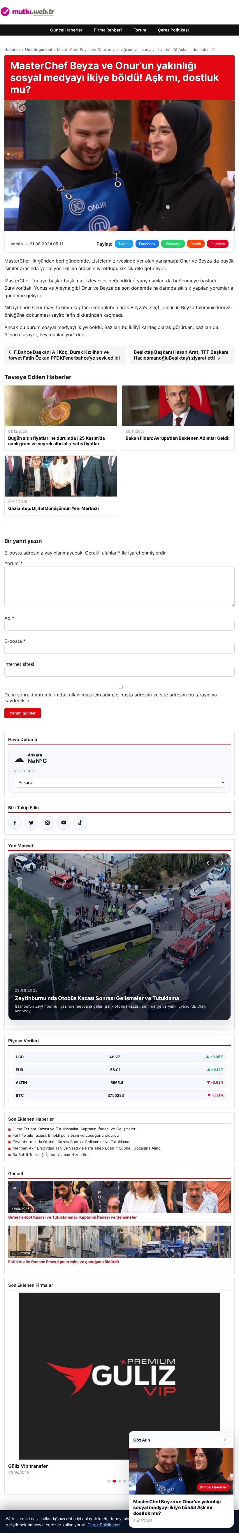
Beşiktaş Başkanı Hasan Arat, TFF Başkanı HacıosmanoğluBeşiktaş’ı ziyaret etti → (181, 355)
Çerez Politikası (173, 29)
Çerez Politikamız (103, 1524)
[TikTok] (80, 823)
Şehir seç (24, 771)
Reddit (196, 244)
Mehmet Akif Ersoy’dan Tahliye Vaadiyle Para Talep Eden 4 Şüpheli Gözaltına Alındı (87, 1148)
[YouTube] (64, 823)
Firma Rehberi (108, 29)
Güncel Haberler (66, 29)
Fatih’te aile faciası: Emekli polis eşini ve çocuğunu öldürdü (66, 1135)
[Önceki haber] (209, 863)
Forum (139, 29)
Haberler (12, 49)
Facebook (147, 244)
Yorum (13, 563)
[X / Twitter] (31, 823)
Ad (9, 618)
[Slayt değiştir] (109, 1481)
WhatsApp (173, 244)
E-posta (15, 641)
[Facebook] (15, 823)
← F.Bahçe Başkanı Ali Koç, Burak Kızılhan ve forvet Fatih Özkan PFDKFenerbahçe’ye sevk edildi (64, 355)
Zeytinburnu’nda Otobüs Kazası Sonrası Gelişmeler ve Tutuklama (71, 1141)
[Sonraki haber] (221, 863)
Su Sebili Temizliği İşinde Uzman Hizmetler (51, 1154)
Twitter (124, 244)
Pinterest (217, 244)
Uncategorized (38, 49)
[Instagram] (47, 823)
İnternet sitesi (19, 664)
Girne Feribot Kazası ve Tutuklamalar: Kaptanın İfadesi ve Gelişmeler (74, 1129)
